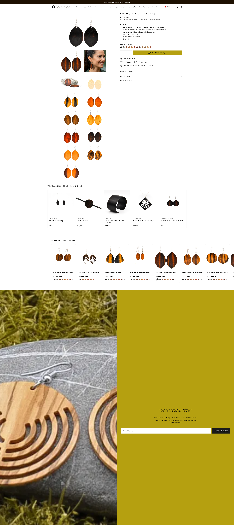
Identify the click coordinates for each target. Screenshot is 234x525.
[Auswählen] (73, 266)
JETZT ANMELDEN (221, 431)
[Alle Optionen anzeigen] (72, 279)
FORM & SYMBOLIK (126, 72)
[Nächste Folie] (181, 264)
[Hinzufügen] (175, 266)
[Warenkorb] (182, 7)
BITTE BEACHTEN (126, 81)
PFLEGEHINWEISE (126, 76)
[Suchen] (174, 7)
